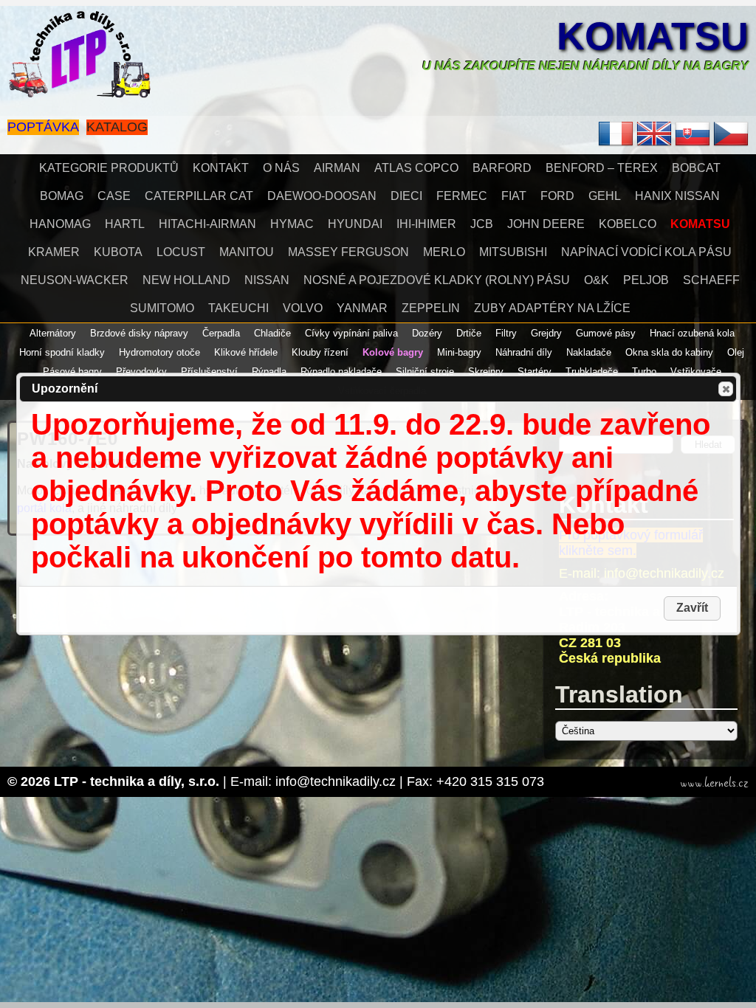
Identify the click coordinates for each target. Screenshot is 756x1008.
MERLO (444, 252)
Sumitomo (162, 308)
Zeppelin (431, 308)
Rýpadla (269, 371)
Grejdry (546, 333)
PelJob (646, 280)
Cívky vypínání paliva (351, 333)
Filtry (506, 333)
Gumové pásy (606, 333)
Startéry (534, 371)
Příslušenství (209, 371)
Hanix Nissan (677, 196)
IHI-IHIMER (426, 224)
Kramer (54, 252)
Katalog (117, 127)
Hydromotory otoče (159, 352)
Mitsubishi (513, 252)
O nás (281, 168)
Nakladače (588, 352)
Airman (337, 168)
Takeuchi (238, 308)
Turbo (644, 371)
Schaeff (711, 280)
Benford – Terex (602, 168)
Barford (502, 168)
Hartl (125, 224)
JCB (481, 224)
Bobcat (696, 168)
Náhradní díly (523, 352)
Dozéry (427, 333)
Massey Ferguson (348, 252)
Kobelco (627, 224)
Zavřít (725, 389)
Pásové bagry (72, 371)
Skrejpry (486, 371)
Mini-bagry (459, 352)
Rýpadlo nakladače (341, 371)
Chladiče (272, 333)
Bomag (61, 196)
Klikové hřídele (246, 352)
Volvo (303, 308)
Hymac (292, 224)
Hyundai (355, 224)
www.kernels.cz (714, 783)
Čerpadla (221, 333)
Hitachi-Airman (207, 224)
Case (114, 196)
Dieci (406, 196)
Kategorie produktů (109, 168)
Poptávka (43, 127)
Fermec (461, 196)
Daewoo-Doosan (322, 196)
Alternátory (53, 333)
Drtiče (468, 333)
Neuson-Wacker (74, 280)
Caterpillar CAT (199, 196)
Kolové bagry (392, 352)
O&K (596, 280)
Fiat (513, 196)
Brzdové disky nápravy (139, 333)
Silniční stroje (425, 371)
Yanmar (362, 308)
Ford (557, 196)
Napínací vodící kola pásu (646, 252)
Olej (735, 352)
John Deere (546, 224)
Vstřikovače (695, 371)
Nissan (266, 280)
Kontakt (221, 168)
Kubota (118, 252)
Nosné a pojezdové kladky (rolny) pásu (436, 280)
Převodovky (141, 371)
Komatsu (653, 36)
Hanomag (60, 224)
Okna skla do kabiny (669, 352)
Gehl (604, 196)
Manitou (246, 252)
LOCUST (181, 252)
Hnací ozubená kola (692, 333)
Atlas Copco (416, 168)
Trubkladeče (592, 371)
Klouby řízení (320, 352)
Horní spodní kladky (62, 352)
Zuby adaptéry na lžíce (552, 308)
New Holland (186, 280)
